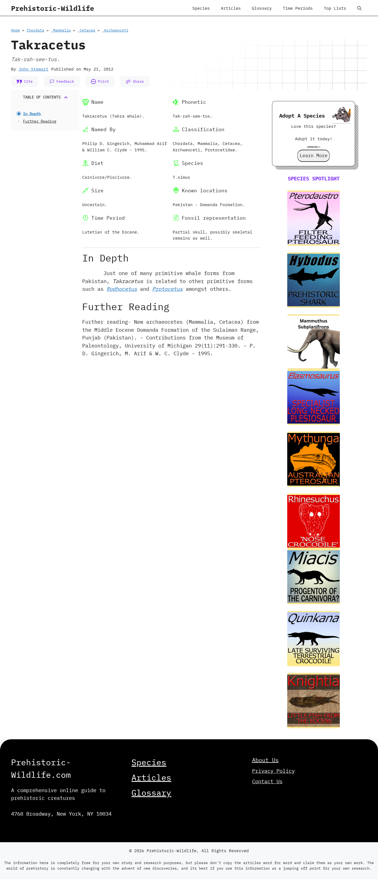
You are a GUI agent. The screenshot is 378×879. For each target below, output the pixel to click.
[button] (359, 8)
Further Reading (39, 121)
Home (15, 30)
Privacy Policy (273, 770)
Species (201, 8)
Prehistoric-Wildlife (52, 8)
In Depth (32, 113)
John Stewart (33, 69)
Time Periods (298, 8)
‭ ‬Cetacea (86, 30)
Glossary (262, 8)
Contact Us (267, 781)
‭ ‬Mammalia (61, 30)
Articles (231, 8)
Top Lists (335, 8)
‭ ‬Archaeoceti (115, 30)
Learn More (313, 155)
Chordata (35, 30)
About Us (265, 760)
